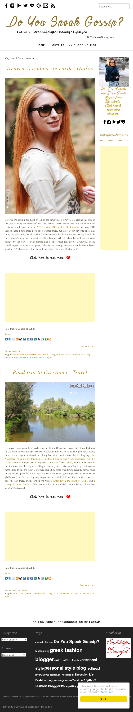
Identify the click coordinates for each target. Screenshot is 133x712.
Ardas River (59, 480)
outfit (72, 593)
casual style (31, 354)
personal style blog (81, 354)
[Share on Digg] (24, 339)
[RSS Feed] (49, 339)
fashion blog (42, 651)
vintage (60, 680)
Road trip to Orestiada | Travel (50, 371)
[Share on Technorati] (46, 339)
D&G (51, 642)
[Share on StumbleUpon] (35, 339)
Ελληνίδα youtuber (75, 686)
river (92, 593)
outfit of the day (71, 660)
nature (68, 354)
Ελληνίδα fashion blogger (39, 357)
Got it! (104, 699)
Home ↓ (42, 45)
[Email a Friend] (13, 339)
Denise (68, 462)
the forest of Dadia (77, 480)
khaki (61, 354)
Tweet (8, 334)
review (38, 674)
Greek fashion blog (43, 593)
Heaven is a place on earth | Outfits (50, 68)
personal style (82, 593)
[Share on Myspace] (31, 339)
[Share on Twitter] (9, 339)
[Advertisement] (50, 297)
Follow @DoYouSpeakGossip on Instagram (66, 622)
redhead (9, 357)
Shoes (45, 674)
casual (22, 593)
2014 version (72, 227)
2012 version (43, 227)
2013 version (57, 227)
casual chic (41, 642)
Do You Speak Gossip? (76, 641)
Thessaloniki (20, 357)
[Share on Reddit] (42, 339)
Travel (24, 590)
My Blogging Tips (82, 45)
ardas (15, 593)
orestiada (64, 593)
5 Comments (88, 346)
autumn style (18, 354)
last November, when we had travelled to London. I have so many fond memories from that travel (50, 458)
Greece (29, 593)
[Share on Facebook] (6, 339)
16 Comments (87, 585)
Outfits (58, 45)
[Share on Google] (28, 339)
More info (107, 692)
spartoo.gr (55, 674)
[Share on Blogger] (17, 339)
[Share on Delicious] (20, 339)
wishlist (68, 680)
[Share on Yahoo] (39, 339)
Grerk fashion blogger (48, 354)
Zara (75, 680)
